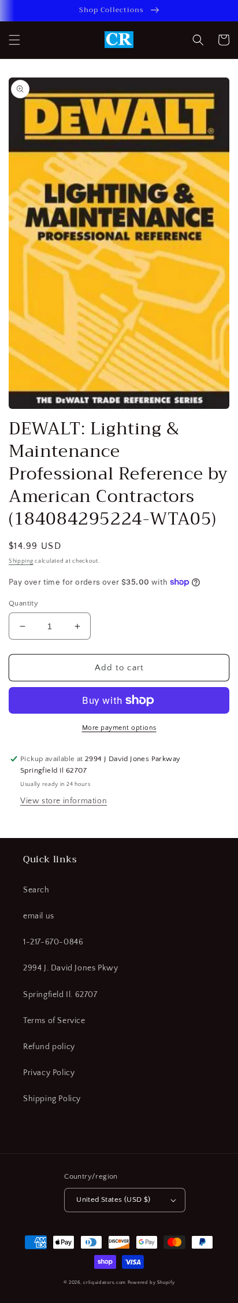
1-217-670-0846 (53, 942)
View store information (63, 801)
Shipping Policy (52, 1098)
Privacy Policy (49, 1072)
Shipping (21, 561)
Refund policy (49, 1046)
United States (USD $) (113, 1199)
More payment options (119, 728)
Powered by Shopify (151, 1282)
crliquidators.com (104, 1282)
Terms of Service (54, 1020)
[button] (14, 40)
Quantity (23, 603)
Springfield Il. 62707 (60, 994)
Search (36, 890)
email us (38, 916)
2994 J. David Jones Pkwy (70, 968)
